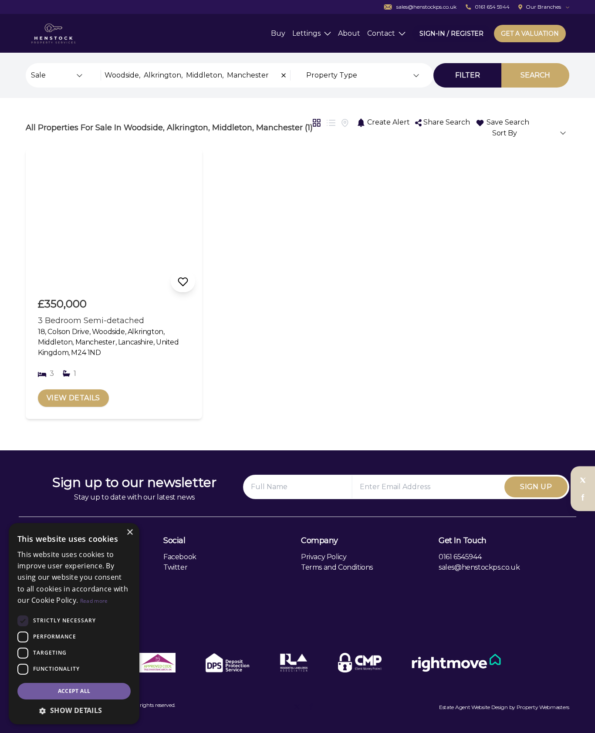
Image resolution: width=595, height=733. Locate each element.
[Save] (183, 281)
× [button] (129, 532)
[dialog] (74, 623)
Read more (94, 601)
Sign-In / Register (451, 33)
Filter (467, 75)
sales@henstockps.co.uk (479, 567)
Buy (278, 33)
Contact (381, 33)
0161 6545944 (460, 557)
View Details (73, 398)
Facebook (179, 557)
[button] (74, 710)
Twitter (175, 567)
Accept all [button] (74, 691)
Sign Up (536, 487)
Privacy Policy (323, 557)
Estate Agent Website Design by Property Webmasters (504, 707)
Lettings (306, 33)
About (349, 33)
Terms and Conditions (337, 567)
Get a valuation (530, 33)
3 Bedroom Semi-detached (91, 320)
